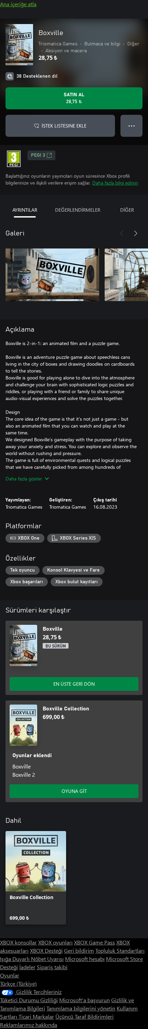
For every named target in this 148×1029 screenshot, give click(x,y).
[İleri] (135, 233)
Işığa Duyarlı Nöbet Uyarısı (32, 958)
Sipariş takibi (52, 967)
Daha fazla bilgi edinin (115, 182)
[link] (36, 878)
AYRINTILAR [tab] (24, 210)
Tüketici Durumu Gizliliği (29, 1000)
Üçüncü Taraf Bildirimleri (84, 1016)
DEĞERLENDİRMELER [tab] (77, 210)
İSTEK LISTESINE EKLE (64, 125)
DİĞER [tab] (127, 210)
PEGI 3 (38, 155)
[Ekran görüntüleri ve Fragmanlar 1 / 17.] (52, 275)
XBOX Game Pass (94, 942)
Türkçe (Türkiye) (18, 983)
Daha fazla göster (24, 478)
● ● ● (131, 126)
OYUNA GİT (74, 791)
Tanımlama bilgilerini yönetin (80, 1008)
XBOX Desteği (46, 950)
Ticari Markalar (36, 1016)
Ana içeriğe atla (18, 4)
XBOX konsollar (18, 942)
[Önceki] (122, 233)
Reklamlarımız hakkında (28, 1024)
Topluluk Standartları (120, 950)
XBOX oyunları (55, 942)
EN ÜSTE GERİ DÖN (74, 684)
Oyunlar (9, 975)
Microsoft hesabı (85, 958)
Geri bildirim (79, 950)
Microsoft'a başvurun (84, 1000)
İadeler (27, 967)
